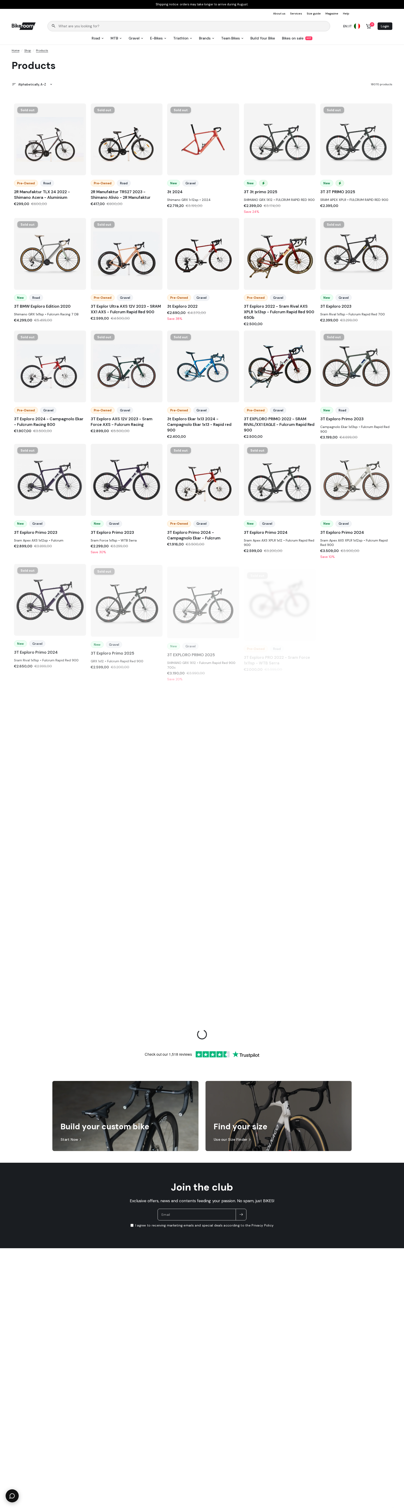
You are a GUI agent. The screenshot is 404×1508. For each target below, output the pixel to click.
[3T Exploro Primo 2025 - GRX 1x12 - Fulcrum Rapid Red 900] (127, 599)
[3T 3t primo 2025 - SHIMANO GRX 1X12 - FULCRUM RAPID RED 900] (280, 139)
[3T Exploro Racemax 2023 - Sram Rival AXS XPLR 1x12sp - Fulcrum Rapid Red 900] (127, 957)
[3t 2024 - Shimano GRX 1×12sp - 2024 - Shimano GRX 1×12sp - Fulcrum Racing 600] (203, 139)
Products (42, 50)
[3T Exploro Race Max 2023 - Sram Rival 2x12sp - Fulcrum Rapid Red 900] (280, 725)
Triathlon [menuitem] (180, 38)
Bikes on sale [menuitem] (292, 38)
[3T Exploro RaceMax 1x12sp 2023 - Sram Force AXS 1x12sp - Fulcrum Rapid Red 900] (356, 725)
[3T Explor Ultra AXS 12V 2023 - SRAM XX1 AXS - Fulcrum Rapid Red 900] (127, 254)
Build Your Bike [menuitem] (262, 38)
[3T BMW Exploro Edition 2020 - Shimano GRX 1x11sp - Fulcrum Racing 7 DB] (50, 254)
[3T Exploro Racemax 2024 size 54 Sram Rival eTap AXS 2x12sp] (280, 957)
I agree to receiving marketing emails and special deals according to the (204, 1225)
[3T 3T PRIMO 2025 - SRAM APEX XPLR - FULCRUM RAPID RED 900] (356, 139)
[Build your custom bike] (125, 1116)
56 (203, 868)
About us (279, 13)
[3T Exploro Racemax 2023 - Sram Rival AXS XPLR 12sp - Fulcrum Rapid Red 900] (50, 957)
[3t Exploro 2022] (203, 254)
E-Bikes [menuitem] (156, 38)
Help (346, 13)
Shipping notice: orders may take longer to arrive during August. (202, 4)
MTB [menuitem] (114, 38)
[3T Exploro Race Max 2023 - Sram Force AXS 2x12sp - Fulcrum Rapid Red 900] (203, 725)
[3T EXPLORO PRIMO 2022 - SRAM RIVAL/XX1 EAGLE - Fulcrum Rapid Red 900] (280, 367)
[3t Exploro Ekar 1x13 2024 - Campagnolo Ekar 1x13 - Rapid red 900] (203, 367)
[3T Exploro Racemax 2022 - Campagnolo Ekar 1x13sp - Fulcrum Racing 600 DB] (127, 838)
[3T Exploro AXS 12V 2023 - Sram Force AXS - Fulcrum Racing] (127, 367)
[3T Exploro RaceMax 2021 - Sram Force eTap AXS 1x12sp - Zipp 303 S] (50, 838)
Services (296, 13)
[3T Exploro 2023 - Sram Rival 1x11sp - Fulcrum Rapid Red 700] (356, 254)
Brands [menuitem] (205, 38)
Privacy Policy (263, 1225)
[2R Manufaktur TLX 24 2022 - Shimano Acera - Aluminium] (50, 139)
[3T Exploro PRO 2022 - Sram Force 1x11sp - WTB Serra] (280, 601)
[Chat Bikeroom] (12, 1495)
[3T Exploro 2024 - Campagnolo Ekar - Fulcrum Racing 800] (50, 367)
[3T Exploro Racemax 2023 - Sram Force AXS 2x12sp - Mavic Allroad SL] (280, 838)
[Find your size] (279, 1116)
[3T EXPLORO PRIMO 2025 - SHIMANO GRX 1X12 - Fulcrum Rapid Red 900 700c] (203, 600)
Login (385, 26)
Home (15, 50)
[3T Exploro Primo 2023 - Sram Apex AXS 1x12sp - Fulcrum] (50, 480)
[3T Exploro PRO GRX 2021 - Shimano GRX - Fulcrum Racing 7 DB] (356, 602)
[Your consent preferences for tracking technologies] (399, 1131)
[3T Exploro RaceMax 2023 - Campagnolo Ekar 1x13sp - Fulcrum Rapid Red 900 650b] (203, 838)
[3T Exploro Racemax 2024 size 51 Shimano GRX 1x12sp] (203, 957)
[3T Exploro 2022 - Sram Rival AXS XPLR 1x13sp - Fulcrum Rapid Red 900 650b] (280, 254)
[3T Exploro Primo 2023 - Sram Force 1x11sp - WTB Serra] (127, 480)
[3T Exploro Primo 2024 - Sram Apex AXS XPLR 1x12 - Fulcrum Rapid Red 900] (280, 480)
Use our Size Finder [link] (231, 1139)
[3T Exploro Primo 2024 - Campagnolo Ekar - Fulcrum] (203, 480)
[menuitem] (280, 13)
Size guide (314, 13)
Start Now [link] (69, 1139)
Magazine (331, 13)
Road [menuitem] (96, 38)
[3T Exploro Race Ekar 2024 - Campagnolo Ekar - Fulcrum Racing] (127, 725)
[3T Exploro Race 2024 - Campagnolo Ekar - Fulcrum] (50, 724)
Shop (27, 50)
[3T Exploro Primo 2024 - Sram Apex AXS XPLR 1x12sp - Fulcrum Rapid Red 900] (356, 480)
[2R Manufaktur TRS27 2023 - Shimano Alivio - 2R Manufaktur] (127, 139)
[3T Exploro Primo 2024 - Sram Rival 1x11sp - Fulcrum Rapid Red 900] (50, 599)
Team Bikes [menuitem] (230, 38)
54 (203, 283)
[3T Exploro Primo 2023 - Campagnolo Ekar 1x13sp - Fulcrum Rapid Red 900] (356, 367)
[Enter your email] (241, 1214)
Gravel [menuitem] (134, 38)
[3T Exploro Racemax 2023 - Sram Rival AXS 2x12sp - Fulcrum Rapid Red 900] (356, 838)
